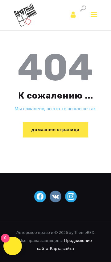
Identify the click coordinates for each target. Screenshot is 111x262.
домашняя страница (55, 129)
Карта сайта (62, 248)
